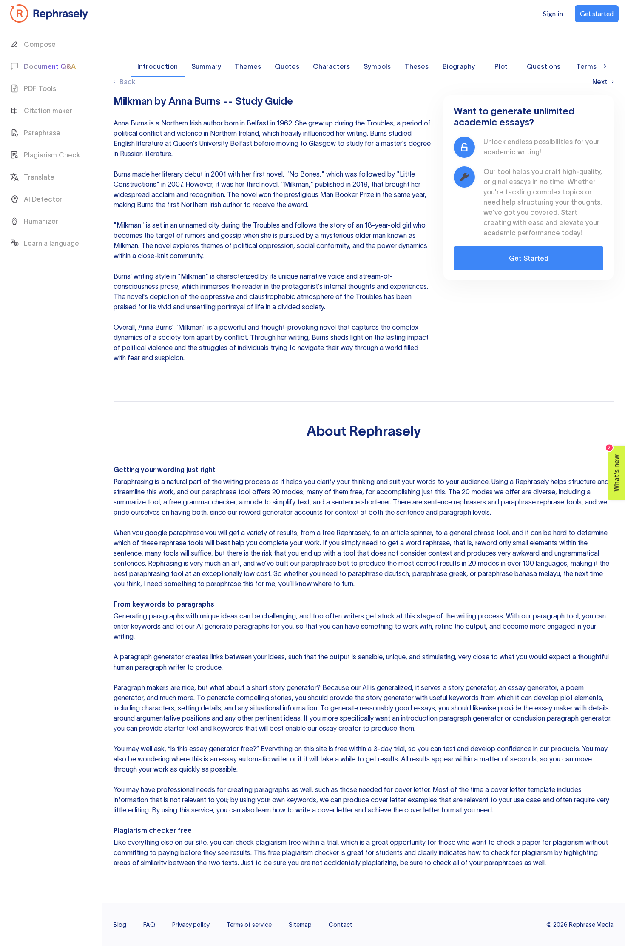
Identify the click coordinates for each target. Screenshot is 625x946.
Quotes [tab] (287, 66)
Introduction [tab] (157, 66)
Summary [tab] (206, 66)
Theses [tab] (417, 66)
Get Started (528, 258)
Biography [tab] (459, 66)
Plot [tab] (501, 66)
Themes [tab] (248, 66)
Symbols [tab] (377, 66)
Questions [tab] (543, 66)
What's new (614, 469)
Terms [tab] (586, 66)
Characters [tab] (331, 66)
